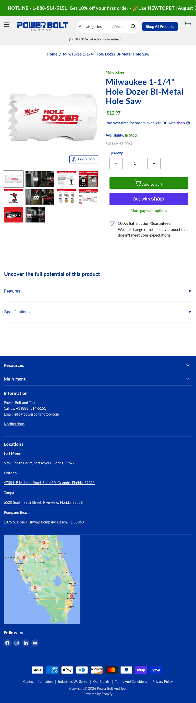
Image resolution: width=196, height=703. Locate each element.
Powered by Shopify (98, 694)
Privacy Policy (163, 681)
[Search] (133, 26)
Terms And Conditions (131, 681)
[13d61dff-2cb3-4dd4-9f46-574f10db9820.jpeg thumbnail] (40, 197)
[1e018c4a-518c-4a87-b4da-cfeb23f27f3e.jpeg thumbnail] (88, 197)
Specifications (17, 312)
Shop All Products (160, 26)
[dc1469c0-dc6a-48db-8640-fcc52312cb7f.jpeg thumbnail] (40, 179)
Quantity (116, 153)
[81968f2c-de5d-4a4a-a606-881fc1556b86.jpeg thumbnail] (35, 215)
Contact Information (38, 681)
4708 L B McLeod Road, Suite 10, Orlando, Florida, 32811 (49, 483)
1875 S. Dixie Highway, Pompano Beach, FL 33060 (44, 522)
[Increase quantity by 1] (154, 163)
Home (52, 54)
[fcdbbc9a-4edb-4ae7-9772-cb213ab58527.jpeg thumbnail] (13, 197)
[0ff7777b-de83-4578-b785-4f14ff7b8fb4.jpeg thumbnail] (13, 179)
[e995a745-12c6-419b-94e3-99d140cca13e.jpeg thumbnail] (66, 197)
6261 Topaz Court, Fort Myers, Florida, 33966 (39, 463)
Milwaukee (115, 72)
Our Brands (101, 681)
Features (12, 291)
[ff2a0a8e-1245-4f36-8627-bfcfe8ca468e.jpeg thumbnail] (66, 179)
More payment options (149, 211)
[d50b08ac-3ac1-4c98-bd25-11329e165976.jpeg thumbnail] (13, 215)
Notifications (14, 424)
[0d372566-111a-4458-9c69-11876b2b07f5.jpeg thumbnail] (88, 179)
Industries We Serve (73, 681)
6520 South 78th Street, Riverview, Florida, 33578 (43, 502)
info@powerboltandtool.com (36, 414)
